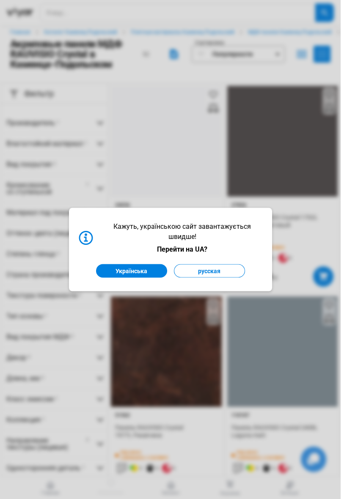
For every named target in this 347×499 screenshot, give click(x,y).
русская (209, 271)
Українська (131, 271)
